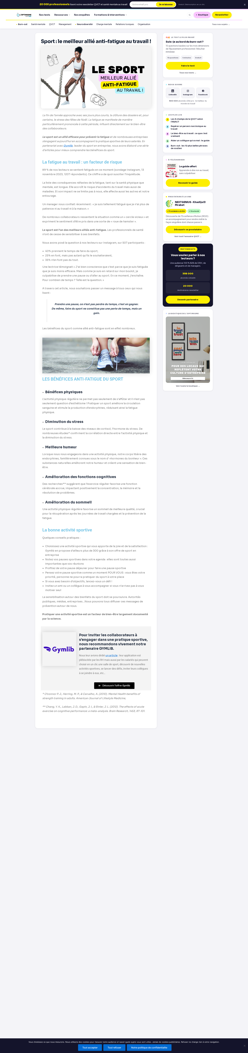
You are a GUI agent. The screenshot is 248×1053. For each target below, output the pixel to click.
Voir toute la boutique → (188, 386)
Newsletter (221, 14)
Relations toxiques (125, 24)
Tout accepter (90, 1047)
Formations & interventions (109, 14)
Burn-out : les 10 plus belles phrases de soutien (189, 147)
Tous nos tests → (187, 73)
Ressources (61, 14)
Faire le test (188, 65)
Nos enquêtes (82, 14)
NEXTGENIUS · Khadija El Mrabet (190, 204)
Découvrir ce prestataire (188, 229)
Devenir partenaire (187, 299)
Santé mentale (38, 24)
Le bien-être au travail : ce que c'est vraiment (189, 134)
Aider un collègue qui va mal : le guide (190, 140)
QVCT (52, 24)
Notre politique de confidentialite (149, 1047)
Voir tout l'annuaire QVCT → (188, 236)
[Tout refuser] (244, 1045)
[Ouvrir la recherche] (189, 15)
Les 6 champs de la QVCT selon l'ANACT (187, 120)
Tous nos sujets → (221, 24)
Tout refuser (114, 1047)
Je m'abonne (166, 4)
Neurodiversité (85, 24)
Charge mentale (104, 24)
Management (65, 24)
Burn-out (22, 24)
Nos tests (44, 14)
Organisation (144, 24)
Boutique (203, 14)
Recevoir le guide (188, 183)
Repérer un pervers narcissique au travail (188, 127)
